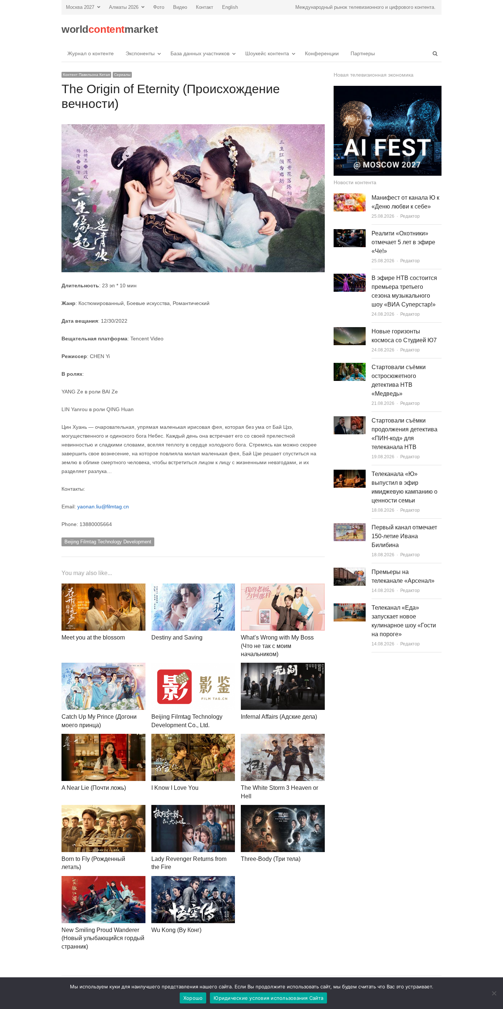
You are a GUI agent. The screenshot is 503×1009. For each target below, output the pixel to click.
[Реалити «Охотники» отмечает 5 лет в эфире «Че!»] (350, 233)
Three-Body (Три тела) (270, 859)
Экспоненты (140, 53)
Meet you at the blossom (93, 637)
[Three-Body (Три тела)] (283, 809)
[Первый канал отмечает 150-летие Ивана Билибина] (350, 527)
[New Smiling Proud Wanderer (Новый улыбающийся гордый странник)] (103, 880)
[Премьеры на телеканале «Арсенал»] (350, 572)
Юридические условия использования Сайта (268, 998)
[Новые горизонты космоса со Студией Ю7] (350, 331)
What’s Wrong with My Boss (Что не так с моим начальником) (277, 645)
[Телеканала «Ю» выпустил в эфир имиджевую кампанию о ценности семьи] (350, 474)
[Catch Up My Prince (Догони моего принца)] (103, 667)
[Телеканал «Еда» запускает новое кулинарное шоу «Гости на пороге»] (350, 607)
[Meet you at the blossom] (103, 588)
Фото (158, 7)
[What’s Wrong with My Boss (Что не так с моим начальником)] (283, 588)
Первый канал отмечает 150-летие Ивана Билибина (404, 536)
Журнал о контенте (90, 53)
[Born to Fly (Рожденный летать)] (103, 809)
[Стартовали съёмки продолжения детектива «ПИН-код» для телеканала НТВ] (350, 420)
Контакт (204, 7)
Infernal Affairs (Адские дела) (279, 717)
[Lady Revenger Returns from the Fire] (193, 809)
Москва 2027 (80, 7)
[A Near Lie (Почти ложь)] (103, 738)
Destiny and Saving (177, 637)
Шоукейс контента (267, 53)
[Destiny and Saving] (193, 588)
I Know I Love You (174, 788)
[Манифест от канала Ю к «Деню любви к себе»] (350, 197)
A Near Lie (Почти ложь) (93, 788)
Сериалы (122, 75)
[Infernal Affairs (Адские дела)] (283, 667)
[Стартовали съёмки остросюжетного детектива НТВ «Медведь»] (350, 367)
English (230, 7)
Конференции (322, 53)
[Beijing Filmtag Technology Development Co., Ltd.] (193, 667)
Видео (180, 7)
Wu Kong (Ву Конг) (176, 930)
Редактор (410, 216)
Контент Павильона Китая (86, 75)
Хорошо (193, 998)
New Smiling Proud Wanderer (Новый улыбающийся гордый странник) (102, 938)
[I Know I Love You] (193, 738)
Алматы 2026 (123, 7)
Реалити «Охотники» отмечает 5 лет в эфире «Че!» (403, 242)
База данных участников (199, 53)
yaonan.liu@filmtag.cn (103, 506)
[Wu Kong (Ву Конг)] (193, 880)
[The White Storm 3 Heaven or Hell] (283, 738)
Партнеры (363, 53)
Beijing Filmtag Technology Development (107, 541)
